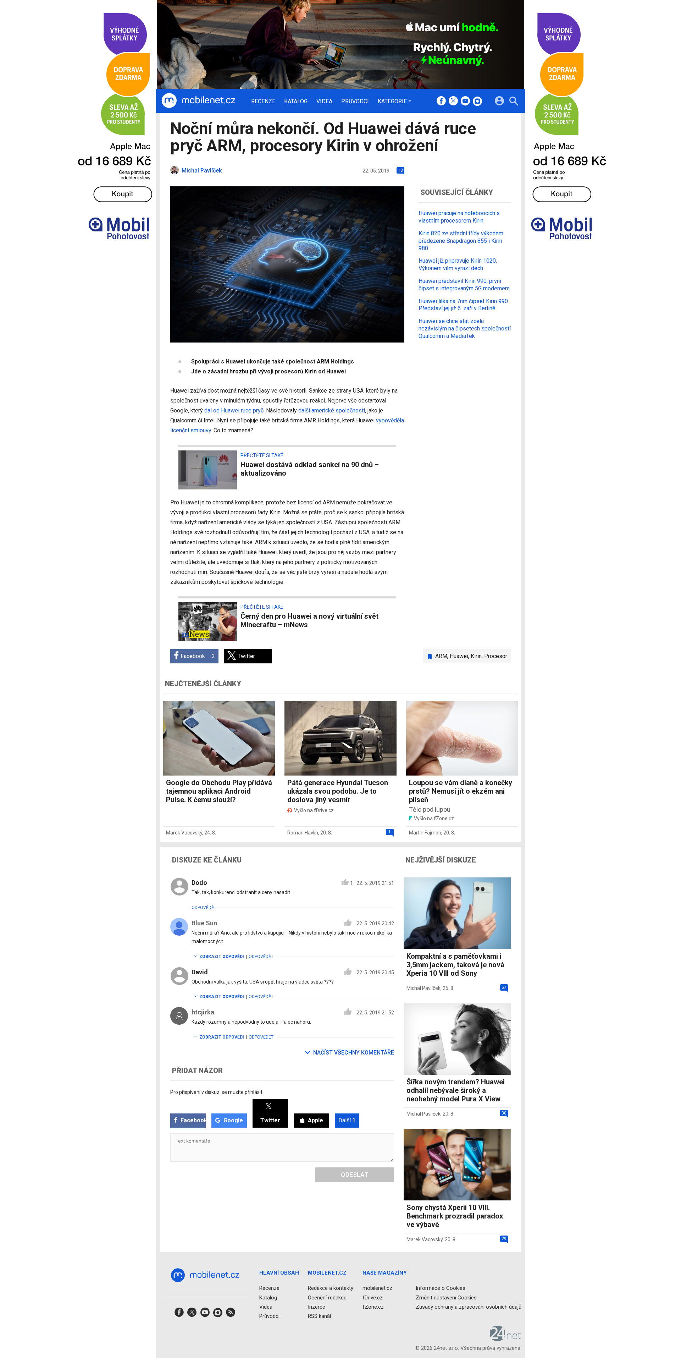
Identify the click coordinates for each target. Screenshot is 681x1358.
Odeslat (355, 1174)
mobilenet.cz (377, 1288)
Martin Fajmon (425, 833)
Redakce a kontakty (330, 1288)
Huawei (459, 656)
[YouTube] (465, 101)
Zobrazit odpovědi (221, 956)
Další (346, 1120)
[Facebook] (441, 101)
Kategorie (392, 101)
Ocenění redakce (327, 1297)
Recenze (263, 101)
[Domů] (198, 101)
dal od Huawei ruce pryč (234, 410)
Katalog (296, 101)
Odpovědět (204, 907)
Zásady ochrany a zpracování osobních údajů (468, 1307)
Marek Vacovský (184, 833)
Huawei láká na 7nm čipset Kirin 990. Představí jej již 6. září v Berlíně (464, 304)
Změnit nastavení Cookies (446, 1297)
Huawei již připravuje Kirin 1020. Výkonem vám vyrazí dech (458, 264)
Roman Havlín (302, 833)
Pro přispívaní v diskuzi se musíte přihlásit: (217, 1092)
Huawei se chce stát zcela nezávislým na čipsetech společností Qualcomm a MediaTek (465, 328)
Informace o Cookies (440, 1288)
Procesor (495, 656)
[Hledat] (514, 102)
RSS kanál (319, 1316)
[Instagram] (477, 101)
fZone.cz (373, 1307)
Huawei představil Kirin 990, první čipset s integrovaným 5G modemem (464, 284)
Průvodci (355, 101)
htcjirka (203, 1012)
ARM (441, 656)
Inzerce (316, 1307)
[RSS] (230, 1314)
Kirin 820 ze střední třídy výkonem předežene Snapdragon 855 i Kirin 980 (461, 240)
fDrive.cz (372, 1297)
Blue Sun (204, 923)
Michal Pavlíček (423, 988)
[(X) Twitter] (453, 101)
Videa (324, 101)
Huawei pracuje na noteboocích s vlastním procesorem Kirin (459, 217)
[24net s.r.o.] (505, 1338)
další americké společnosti (331, 410)
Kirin (476, 656)
